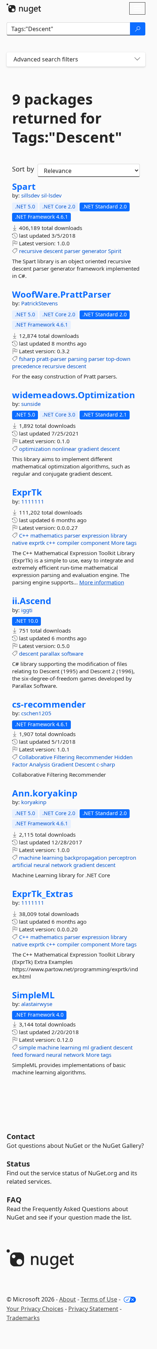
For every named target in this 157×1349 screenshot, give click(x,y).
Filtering (64, 757)
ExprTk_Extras (42, 894)
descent (53, 251)
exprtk (37, 542)
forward (34, 1054)
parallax (50, 653)
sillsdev (31, 195)
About (67, 1299)
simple (27, 1047)
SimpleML (33, 995)
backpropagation (85, 857)
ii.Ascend (31, 601)
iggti (26, 610)
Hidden (123, 757)
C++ (24, 535)
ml (86, 1047)
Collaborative (35, 757)
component (95, 542)
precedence (26, 366)
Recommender (94, 757)
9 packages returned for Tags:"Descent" (67, 118)
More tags (124, 542)
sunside (31, 403)
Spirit (114, 251)
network (61, 864)
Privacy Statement (93, 1309)
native (19, 542)
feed (17, 1054)
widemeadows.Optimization (73, 395)
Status (18, 1164)
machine (30, 857)
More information (101, 582)
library (119, 535)
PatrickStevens (39, 303)
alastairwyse (36, 1003)
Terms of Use (99, 1299)
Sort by (23, 169)
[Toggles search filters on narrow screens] (137, 59)
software (72, 653)
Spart (23, 186)
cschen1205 (36, 713)
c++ (50, 542)
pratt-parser (51, 358)
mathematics (46, 535)
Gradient (62, 764)
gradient (88, 448)
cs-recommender (49, 704)
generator (94, 251)
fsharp (27, 358)
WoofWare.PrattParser (61, 294)
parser (72, 251)
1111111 (32, 501)
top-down (118, 358)
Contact (21, 1136)
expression (95, 535)
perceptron (122, 857)
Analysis (39, 764)
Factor (20, 764)
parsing (77, 358)
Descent (85, 764)
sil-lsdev (51, 195)
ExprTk (27, 492)
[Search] (137, 28)
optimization (35, 448)
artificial (22, 864)
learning (52, 857)
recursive (30, 251)
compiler (68, 542)
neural (42, 864)
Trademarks (23, 1318)
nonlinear (64, 448)
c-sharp (105, 764)
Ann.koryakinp (44, 793)
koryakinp (33, 802)
